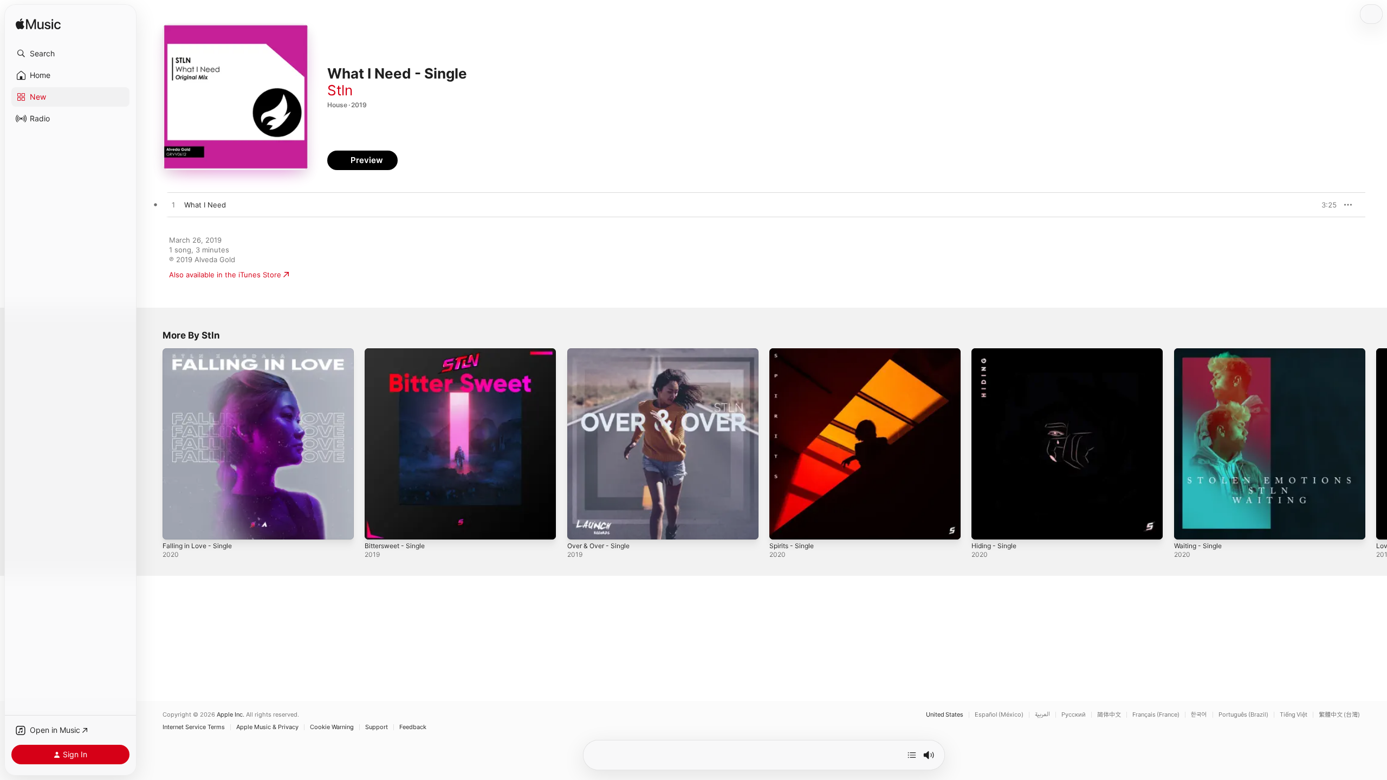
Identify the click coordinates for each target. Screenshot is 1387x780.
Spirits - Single (794, 352)
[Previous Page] (151, 444)
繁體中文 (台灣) (1339, 715)
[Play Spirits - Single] (783, 526)
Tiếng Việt (1293, 715)
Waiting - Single (1200, 352)
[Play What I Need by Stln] (173, 205)
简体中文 (1109, 715)
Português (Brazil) (1243, 715)
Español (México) (999, 715)
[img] (38, 24)
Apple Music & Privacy (267, 727)
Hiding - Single (996, 352)
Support (376, 727)
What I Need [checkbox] (205, 204)
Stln (340, 90)
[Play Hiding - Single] (985, 526)
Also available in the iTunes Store (225, 274)
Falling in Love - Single (201, 352)
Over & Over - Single (602, 352)
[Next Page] (1376, 444)
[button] (70, 53)
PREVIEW (1325, 205)
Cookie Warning (332, 727)
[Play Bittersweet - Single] (378, 526)
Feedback (412, 727)
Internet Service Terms (194, 727)
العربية (1042, 715)
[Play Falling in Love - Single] (176, 526)
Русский (1073, 715)
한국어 (1199, 715)
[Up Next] (911, 755)
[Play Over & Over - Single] (581, 526)
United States (944, 715)
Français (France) (1155, 715)
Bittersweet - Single (398, 352)
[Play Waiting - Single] (1187, 526)
